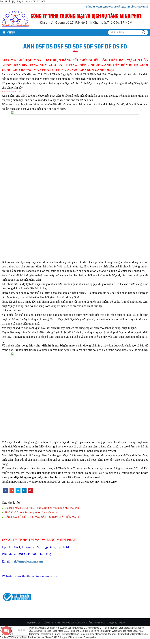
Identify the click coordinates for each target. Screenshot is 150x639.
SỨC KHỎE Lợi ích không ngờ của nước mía (31, 512)
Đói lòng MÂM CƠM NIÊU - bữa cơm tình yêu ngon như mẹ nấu (42, 507)
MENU (10, 32)
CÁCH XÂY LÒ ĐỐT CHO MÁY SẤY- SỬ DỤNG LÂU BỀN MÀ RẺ (42, 517)
